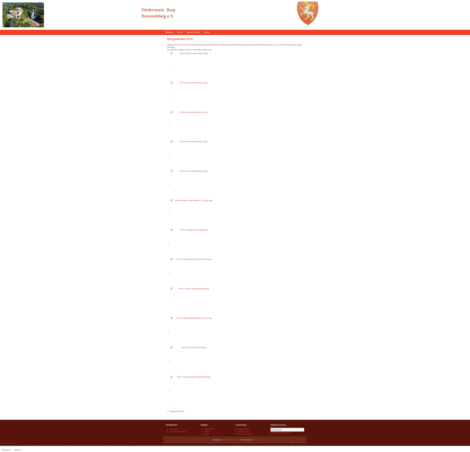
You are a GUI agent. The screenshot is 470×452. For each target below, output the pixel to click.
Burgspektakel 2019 (180, 39)
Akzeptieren (6, 450)
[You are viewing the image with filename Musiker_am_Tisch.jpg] (193, 331)
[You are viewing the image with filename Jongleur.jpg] (193, 243)
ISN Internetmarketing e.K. (231, 440)
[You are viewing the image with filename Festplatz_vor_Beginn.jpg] (193, 214)
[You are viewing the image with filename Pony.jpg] (193, 361)
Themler (255, 440)
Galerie (181, 411)
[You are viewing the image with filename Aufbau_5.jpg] (193, 184)
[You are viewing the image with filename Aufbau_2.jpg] (193, 96)
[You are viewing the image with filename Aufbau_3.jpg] (193, 125)
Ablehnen (18, 450)
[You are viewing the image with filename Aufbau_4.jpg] (193, 155)
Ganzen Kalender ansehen (280, 433)
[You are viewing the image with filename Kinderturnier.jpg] (193, 302)
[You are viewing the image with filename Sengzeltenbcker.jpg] (193, 390)
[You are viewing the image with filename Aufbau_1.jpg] (193, 67)
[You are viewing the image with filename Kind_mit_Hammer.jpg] (193, 273)
